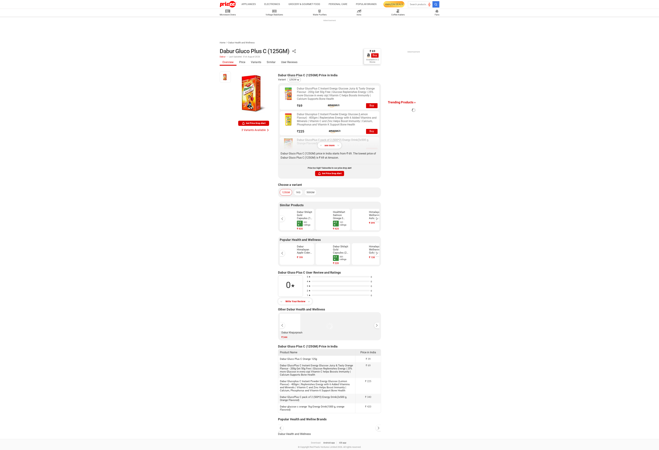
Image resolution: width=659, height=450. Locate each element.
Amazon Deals (394, 4)
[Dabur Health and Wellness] (329, 427)
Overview (228, 62)
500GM (310, 192)
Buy (375, 55)
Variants (256, 62)
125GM (286, 192)
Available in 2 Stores (372, 60)
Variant (282, 79)
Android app (329, 443)
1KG (298, 192)
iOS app (342, 443)
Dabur (223, 57)
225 (300, 131)
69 (299, 106)
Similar (271, 62)
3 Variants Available (253, 130)
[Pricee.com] (228, 4)
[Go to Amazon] (288, 94)
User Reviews (289, 62)
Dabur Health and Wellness (241, 42)
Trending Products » (402, 102)
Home (223, 42)
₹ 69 (372, 51)
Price (242, 62)
